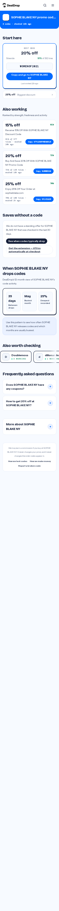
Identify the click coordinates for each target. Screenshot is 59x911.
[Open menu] (52, 5)
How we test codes (17, 461)
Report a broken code (29, 466)
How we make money (40, 461)
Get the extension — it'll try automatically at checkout (25, 250)
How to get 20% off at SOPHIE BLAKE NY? (28, 403)
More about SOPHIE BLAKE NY (28, 426)
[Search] (45, 5)
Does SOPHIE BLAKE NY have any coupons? (28, 386)
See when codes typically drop (26, 241)
